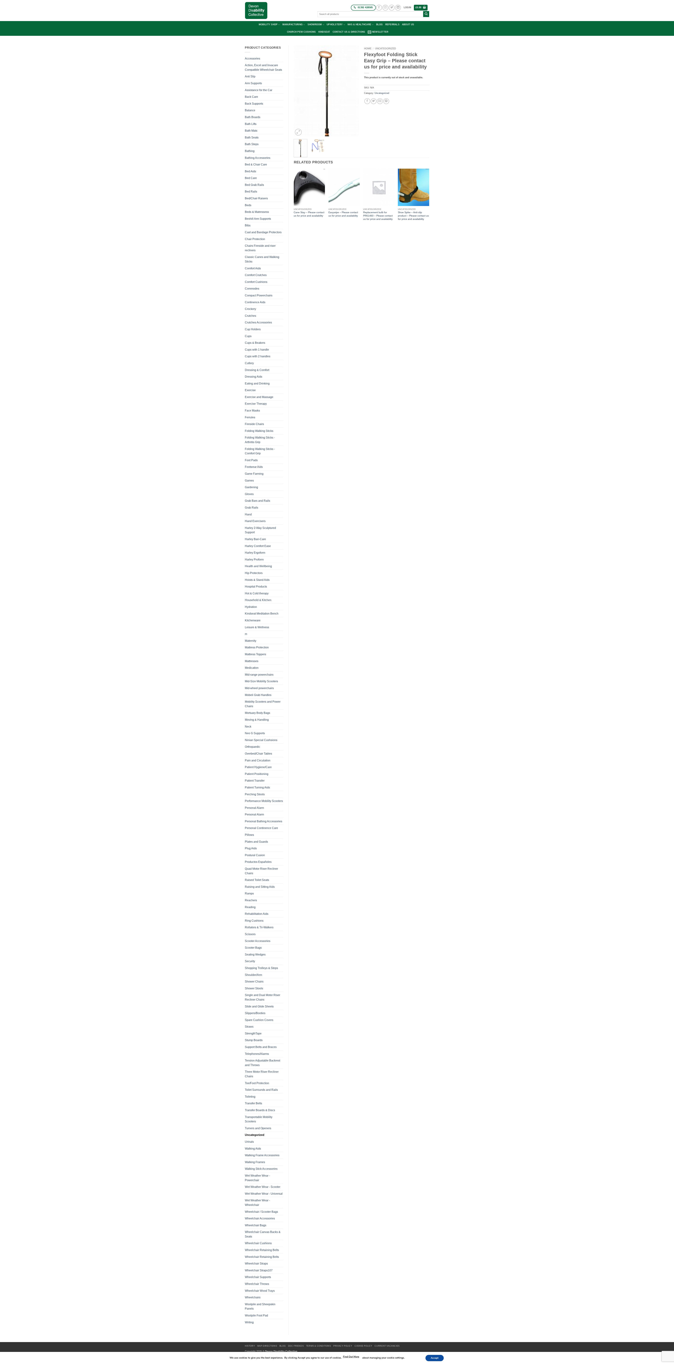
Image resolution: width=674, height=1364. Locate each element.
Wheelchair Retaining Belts (262, 1250)
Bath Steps (252, 144)
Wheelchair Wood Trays (260, 1290)
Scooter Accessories (257, 941)
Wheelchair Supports (258, 1277)
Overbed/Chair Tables (258, 753)
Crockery (250, 308)
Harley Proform (254, 559)
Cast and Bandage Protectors (263, 232)
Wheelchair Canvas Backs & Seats (262, 1234)
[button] (407, 7)
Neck (248, 726)
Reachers (251, 900)
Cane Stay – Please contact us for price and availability (309, 214)
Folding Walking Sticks (259, 430)
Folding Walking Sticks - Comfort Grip (260, 451)
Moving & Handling (257, 719)
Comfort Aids (253, 268)
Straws (249, 1026)
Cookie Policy (363, 1346)
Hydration (251, 606)
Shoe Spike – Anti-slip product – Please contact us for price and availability (413, 215)
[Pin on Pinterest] (386, 101)
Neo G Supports (255, 733)
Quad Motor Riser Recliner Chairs (261, 871)
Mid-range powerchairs (259, 674)
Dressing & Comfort (257, 370)
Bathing (250, 151)
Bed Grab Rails (254, 184)
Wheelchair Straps (256, 1263)
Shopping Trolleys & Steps (261, 968)
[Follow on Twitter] (392, 8)
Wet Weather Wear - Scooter (262, 1186)
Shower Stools (254, 988)
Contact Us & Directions (349, 32)
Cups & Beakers (255, 342)
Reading (250, 907)
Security (250, 961)
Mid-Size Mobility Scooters (261, 681)
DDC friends (296, 1346)
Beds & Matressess (257, 211)
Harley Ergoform (255, 552)
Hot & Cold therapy (257, 593)
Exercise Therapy (256, 403)
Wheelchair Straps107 (259, 1270)
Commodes (252, 288)
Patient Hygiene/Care (258, 767)
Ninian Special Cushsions (261, 740)
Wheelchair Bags (255, 1225)
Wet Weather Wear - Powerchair (257, 1178)
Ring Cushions (254, 920)
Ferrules (250, 417)
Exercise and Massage (259, 397)
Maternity (250, 640)
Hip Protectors (254, 573)
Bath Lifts (250, 123)
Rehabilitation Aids (256, 913)
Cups (248, 336)
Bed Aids (250, 171)
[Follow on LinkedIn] (398, 8)
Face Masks (252, 410)
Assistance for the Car (258, 90)
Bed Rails (251, 191)
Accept (434, 1358)
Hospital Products (256, 586)
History (250, 1346)
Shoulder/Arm (253, 974)
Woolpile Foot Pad (256, 1315)
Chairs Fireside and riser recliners (260, 248)
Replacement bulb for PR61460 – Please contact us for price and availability (378, 215)
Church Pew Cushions (301, 32)
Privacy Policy (342, 1346)
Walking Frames (255, 1162)
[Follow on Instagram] (385, 8)
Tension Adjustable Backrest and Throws (262, 1063)
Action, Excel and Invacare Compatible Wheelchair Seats (263, 67)
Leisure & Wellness (257, 627)
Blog (379, 24)
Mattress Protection (257, 647)
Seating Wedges (255, 954)
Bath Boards (252, 117)
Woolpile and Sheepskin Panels (260, 1306)
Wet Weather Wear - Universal (264, 1193)
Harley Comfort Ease (258, 546)
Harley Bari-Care (255, 539)
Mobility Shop (268, 24)
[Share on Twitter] (373, 101)
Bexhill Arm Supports (258, 218)
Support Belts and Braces (261, 1047)
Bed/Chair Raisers (256, 198)
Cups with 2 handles (257, 356)
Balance (250, 110)
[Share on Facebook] (367, 101)
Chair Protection (255, 239)
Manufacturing (292, 24)
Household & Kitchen (258, 600)
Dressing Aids (253, 376)
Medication (252, 667)
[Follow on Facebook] (379, 8)
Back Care (251, 96)
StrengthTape (253, 1033)
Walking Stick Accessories (261, 1168)
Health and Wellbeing (258, 566)
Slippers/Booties (255, 1013)
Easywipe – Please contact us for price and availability (343, 214)
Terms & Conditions (318, 1346)
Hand (248, 514)
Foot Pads (251, 460)
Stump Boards (254, 1040)
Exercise (250, 390)
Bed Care (251, 178)
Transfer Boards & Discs (260, 1110)
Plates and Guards (256, 841)
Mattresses (251, 661)
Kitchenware (252, 620)
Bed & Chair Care (256, 164)
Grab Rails (251, 507)
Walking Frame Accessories (262, 1155)
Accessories (252, 58)
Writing (249, 1322)
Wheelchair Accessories (260, 1218)
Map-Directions (267, 1346)
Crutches (250, 315)
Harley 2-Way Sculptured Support (260, 530)
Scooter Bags (253, 947)
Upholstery (335, 24)
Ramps (249, 893)
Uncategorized (254, 1134)
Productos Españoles (258, 861)
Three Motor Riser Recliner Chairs (262, 1074)
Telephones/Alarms (257, 1053)
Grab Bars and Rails (257, 500)
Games (249, 480)
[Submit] (426, 14)
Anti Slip (250, 76)
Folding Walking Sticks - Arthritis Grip (260, 440)
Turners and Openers (258, 1128)
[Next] (353, 91)
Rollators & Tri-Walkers (259, 927)
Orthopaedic (252, 746)
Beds (248, 205)
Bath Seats (252, 137)
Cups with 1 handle (257, 349)
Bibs (247, 225)
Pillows (249, 834)
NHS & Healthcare (359, 24)
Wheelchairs (252, 1297)
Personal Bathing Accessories (263, 821)
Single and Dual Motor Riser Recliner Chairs (262, 997)
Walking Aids (253, 1148)
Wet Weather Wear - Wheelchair (257, 1202)
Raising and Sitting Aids (260, 886)
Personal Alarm (254, 807)
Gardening (251, 487)
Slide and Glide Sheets (259, 1006)
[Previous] (299, 91)
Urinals (249, 1141)
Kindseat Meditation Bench (261, 613)
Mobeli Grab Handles (258, 694)
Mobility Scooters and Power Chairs (262, 704)
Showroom (315, 24)
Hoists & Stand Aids (257, 579)
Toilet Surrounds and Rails (261, 1089)
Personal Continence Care (261, 828)
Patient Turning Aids (257, 787)
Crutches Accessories (258, 322)
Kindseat (324, 32)
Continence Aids (255, 302)
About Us (408, 24)
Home (367, 48)
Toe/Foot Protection (257, 1083)
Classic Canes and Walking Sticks (262, 259)
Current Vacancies (387, 1346)
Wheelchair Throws (257, 1283)
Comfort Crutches (256, 275)
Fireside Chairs (254, 424)
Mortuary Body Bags (257, 712)
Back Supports (254, 103)
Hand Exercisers (255, 521)
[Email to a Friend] (380, 101)
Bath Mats (251, 130)
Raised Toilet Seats (257, 879)
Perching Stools (255, 794)
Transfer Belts (253, 1103)
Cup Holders (253, 329)
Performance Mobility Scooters (264, 800)
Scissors (250, 934)
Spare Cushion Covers (259, 1019)
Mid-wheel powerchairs (259, 688)
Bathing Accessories (257, 157)
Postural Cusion (255, 855)
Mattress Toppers (255, 654)
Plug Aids (251, 848)
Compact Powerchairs (258, 295)
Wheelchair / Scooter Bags (261, 1211)
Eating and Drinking (257, 383)
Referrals (392, 24)
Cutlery (249, 363)
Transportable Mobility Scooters (258, 1119)
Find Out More (351, 1356)
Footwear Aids (254, 466)
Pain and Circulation (257, 760)
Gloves (249, 494)
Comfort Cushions (256, 281)
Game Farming (254, 473)
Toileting (250, 1096)
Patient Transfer (255, 780)
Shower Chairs (254, 981)
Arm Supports (253, 83)
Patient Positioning (256, 773)
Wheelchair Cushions (258, 1243)
